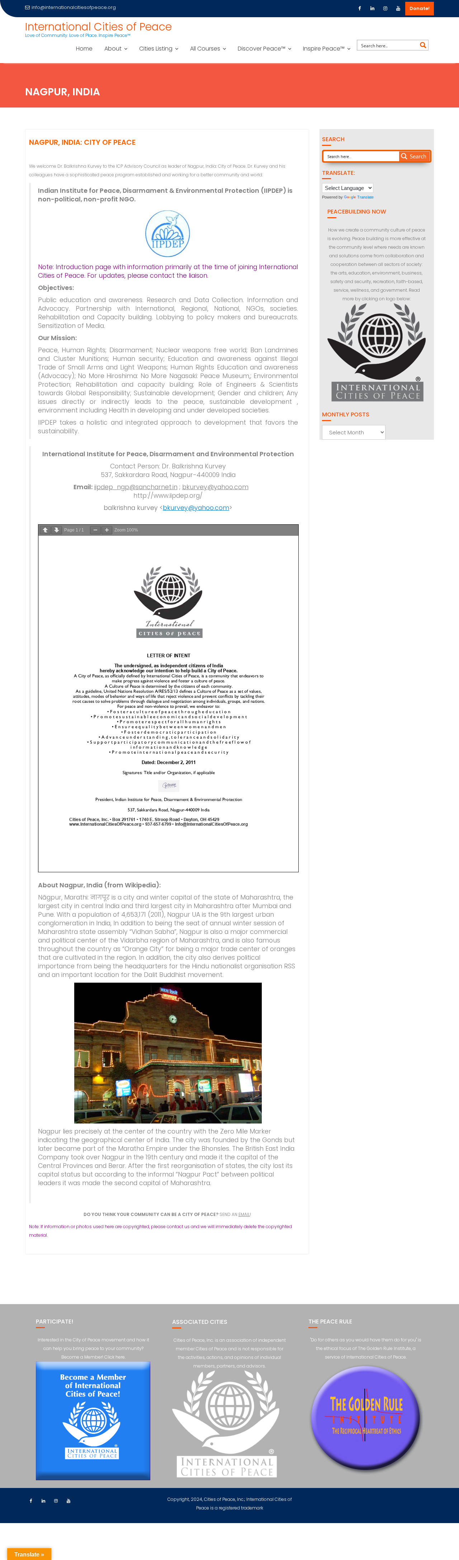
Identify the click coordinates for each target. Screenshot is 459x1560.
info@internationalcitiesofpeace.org (74, 7)
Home (84, 48)
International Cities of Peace (98, 26)
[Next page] (56, 530)
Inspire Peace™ (324, 48)
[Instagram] (385, 8)
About (113, 48)
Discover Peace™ (261, 48)
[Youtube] (398, 8)
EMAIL (244, 1214)
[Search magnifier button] (423, 45)
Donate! (420, 8)
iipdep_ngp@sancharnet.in (136, 487)
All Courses (205, 48)
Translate (365, 197)
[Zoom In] (106, 530)
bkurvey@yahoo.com (215, 487)
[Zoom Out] (95, 530)
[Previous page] (45, 530)
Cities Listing (155, 48)
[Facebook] (359, 8)
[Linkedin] (372, 8)
